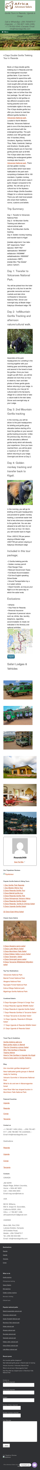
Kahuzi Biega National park (13, 988)
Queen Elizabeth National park (11, 1319)
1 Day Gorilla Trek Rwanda (13, 885)
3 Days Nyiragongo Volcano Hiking (16, 898)
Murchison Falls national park (11, 1322)
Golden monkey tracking (10, 1293)
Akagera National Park (12, 981)
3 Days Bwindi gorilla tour (13, 893)
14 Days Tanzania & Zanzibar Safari (17, 1015)
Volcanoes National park (16, 117)
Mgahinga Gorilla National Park (15, 991)
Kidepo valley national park (10, 1342)
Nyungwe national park (9, 1334)
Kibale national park (8, 1326)
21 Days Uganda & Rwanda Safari (16, 1028)
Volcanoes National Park (12, 974)
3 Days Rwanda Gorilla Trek (14, 895)
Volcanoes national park (9, 1315)
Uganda (6, 1103)
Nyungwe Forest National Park (15, 984)
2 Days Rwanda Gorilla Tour (14, 890)
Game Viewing (7, 1285)
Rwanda (6, 1108)
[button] (20, 41)
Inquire (11, 656)
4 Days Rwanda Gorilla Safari (14, 901)
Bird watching (6, 1289)
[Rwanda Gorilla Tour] (20, 5)
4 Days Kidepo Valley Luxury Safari (17, 954)
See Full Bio (18, 862)
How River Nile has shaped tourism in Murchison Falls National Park (18, 1090)
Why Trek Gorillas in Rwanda (14, 1050)
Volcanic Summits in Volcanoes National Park (16, 1365)
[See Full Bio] (24, 862)
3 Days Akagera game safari (14, 946)
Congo (6, 1113)
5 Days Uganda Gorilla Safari (14, 906)
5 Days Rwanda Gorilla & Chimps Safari (19, 903)
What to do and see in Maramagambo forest (15, 1368)
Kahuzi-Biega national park (10, 1345)
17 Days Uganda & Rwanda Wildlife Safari (19, 1025)
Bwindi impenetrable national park (12, 1311)
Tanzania (6, 1119)
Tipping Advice (9, 1052)
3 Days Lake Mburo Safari (13, 948)
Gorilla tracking (7, 1277)
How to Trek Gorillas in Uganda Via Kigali (19, 1055)
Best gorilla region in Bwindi (14, 1044)
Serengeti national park (9, 1338)
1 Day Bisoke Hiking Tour (13, 887)
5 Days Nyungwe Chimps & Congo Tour (18, 1002)
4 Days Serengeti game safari (14, 959)
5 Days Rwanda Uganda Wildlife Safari (18, 1005)
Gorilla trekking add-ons (12, 1042)
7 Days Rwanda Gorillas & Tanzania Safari (19, 1012)
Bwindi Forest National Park (14, 978)
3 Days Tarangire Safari (12, 956)
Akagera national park (9, 1330)
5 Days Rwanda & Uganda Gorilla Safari (19, 1009)
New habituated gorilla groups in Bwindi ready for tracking (19, 1363)
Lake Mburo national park (10, 1349)
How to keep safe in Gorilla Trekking (17, 1057)
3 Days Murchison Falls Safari (15, 951)
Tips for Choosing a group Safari (16, 1047)
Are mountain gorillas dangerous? (16, 1068)
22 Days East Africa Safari (13, 911)
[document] (20, 1015)
